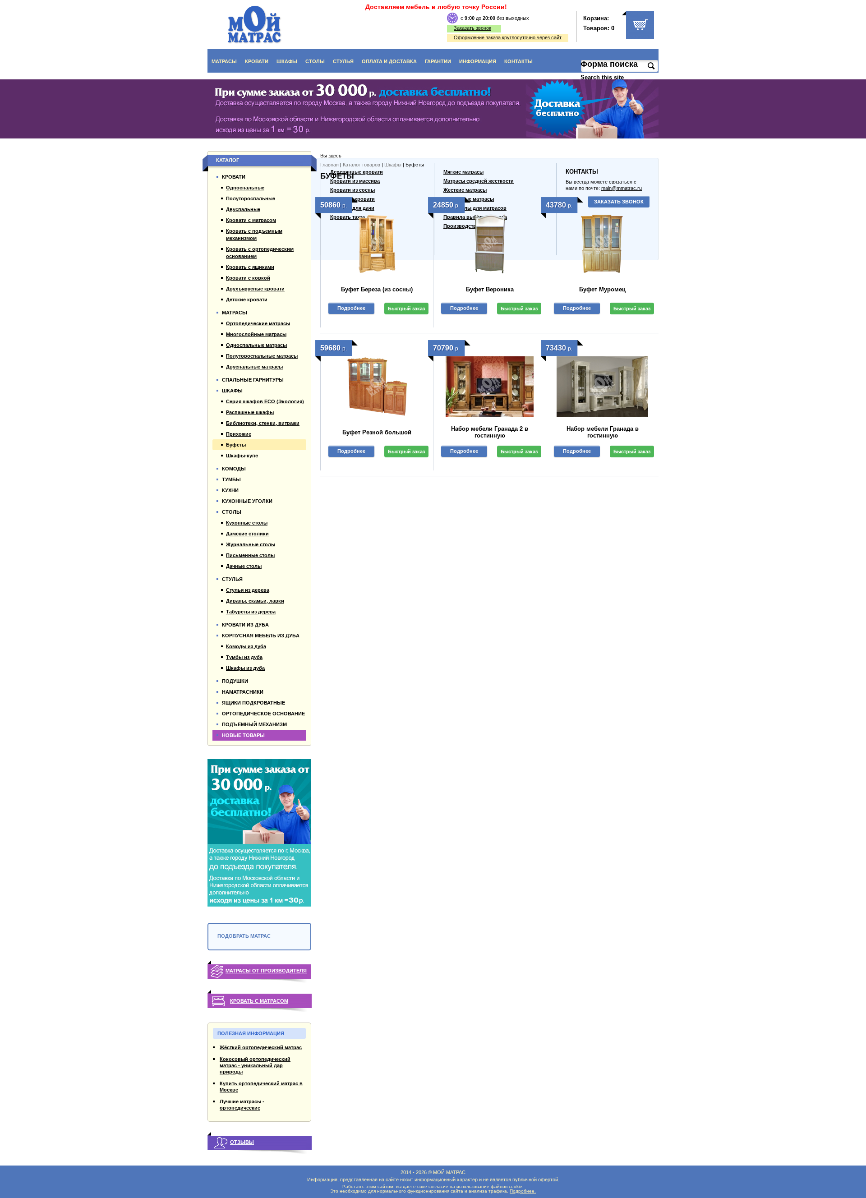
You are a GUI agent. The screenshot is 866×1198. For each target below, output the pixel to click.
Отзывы (242, 1142)
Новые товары (243, 735)
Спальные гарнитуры (253, 379)
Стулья (343, 61)
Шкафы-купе (242, 455)
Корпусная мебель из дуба (260, 635)
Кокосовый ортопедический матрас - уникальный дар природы (255, 1065)
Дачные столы (244, 566)
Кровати (256, 61)
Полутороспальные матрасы (262, 356)
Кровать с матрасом (259, 1001)
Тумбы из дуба (244, 657)
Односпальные (245, 187)
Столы (315, 61)
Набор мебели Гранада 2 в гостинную (489, 432)
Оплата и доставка (389, 61)
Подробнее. (523, 1191)
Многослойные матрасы (256, 334)
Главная (329, 164)
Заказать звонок (472, 28)
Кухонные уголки (247, 501)
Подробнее (351, 308)
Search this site (603, 77)
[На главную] (254, 24)
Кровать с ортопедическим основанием (260, 252)
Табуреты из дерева (251, 611)
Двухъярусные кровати (255, 288)
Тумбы (231, 479)
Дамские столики (247, 533)
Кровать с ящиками (250, 267)
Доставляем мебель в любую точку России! (436, 6)
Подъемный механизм (254, 724)
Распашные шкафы (250, 412)
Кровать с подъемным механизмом (254, 234)
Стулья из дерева (247, 590)
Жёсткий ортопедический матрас (261, 1047)
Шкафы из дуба (245, 668)
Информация (477, 61)
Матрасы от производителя (266, 970)
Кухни (230, 490)
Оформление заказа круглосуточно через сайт (508, 37)
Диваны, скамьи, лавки (255, 601)
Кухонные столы (246, 522)
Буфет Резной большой (376, 432)
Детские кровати (246, 299)
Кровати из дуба (245, 624)
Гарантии (438, 61)
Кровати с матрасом (251, 220)
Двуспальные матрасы (254, 366)
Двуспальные (243, 209)
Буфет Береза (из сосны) (377, 289)
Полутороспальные (250, 198)
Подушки (235, 681)
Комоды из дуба (246, 646)
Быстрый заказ (406, 308)
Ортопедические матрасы (258, 323)
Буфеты (236, 444)
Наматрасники (242, 692)
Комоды (234, 468)
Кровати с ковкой (248, 278)
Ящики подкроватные (253, 702)
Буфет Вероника (490, 289)
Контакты (518, 61)
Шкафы (286, 61)
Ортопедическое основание (263, 713)
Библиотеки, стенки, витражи (262, 423)
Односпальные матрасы (256, 345)
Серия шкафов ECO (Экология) (265, 401)
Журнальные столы (250, 544)
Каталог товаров (361, 164)
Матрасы (224, 61)
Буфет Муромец (602, 289)
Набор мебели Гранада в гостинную (603, 432)
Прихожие (238, 434)
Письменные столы (250, 555)
